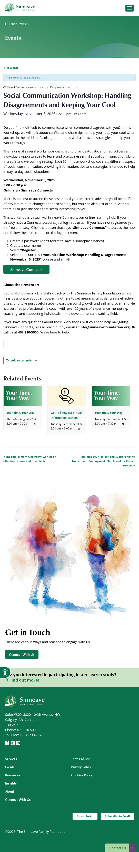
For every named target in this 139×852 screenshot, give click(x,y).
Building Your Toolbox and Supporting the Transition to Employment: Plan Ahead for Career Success (103, 461)
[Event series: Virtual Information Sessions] (79, 429)
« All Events (10, 67)
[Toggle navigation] (129, 8)
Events (23, 23)
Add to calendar (22, 360)
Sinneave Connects (26, 269)
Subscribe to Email (117, 816)
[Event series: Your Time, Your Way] (35, 424)
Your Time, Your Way (20, 412)
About (9, 791)
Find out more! (24, 680)
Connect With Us (22, 654)
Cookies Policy (82, 775)
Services (11, 758)
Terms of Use (80, 758)
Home (10, 23)
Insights (11, 783)
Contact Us (117, 847)
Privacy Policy (81, 766)
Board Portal (85, 816)
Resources (12, 775)
